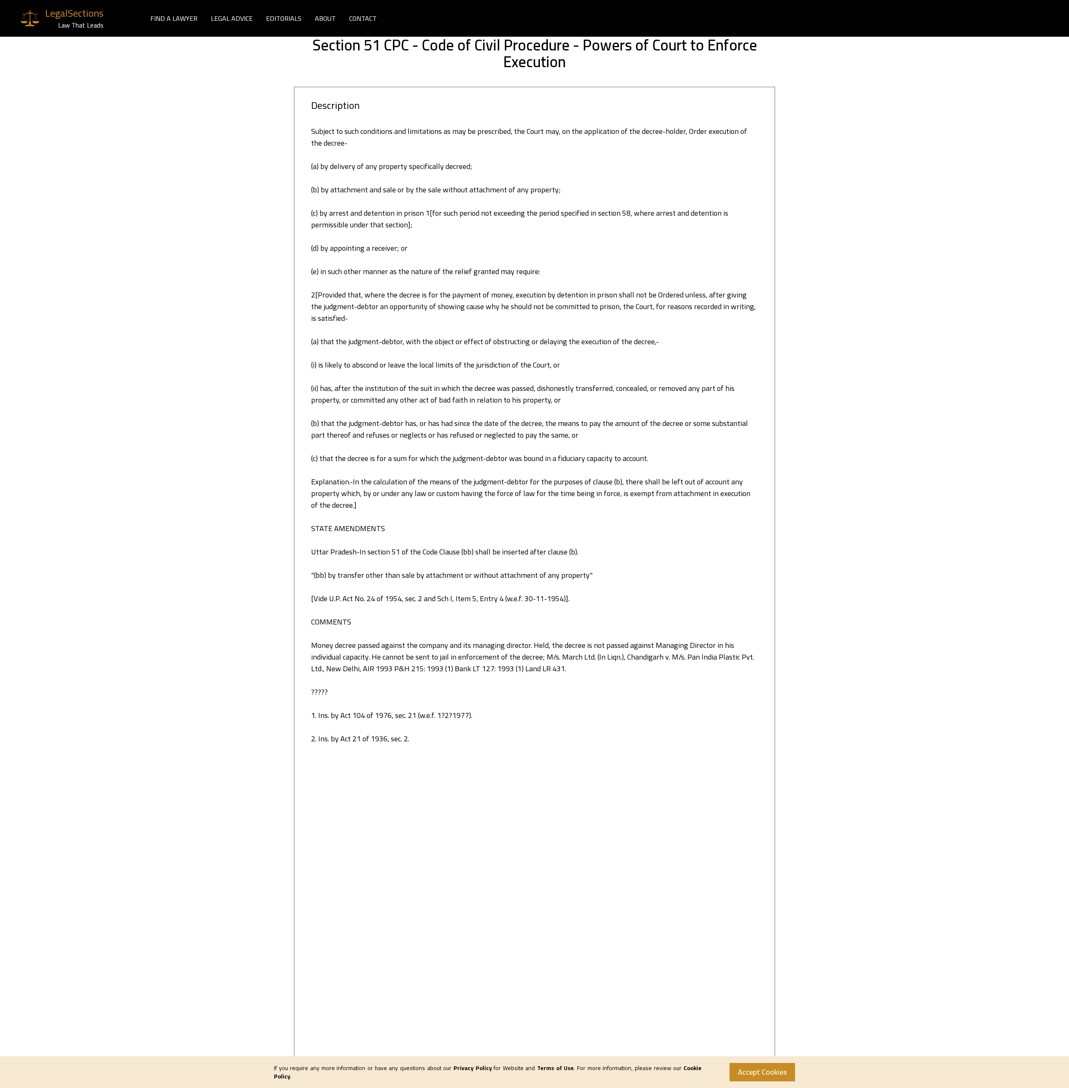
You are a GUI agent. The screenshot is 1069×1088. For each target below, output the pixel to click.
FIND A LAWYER (174, 18)
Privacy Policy (472, 1068)
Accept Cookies (762, 1072)
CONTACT (363, 18)
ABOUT (325, 18)
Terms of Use (555, 1068)
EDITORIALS (283, 18)
